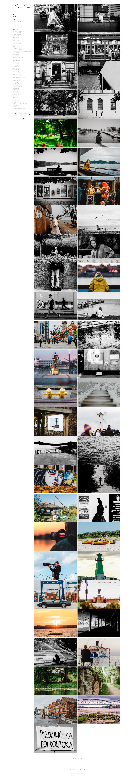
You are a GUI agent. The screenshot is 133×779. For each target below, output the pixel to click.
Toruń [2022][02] (16, 69)
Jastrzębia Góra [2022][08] (18, 57)
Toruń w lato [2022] (16, 60)
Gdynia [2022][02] (16, 68)
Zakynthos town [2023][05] (18, 49)
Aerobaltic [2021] (16, 89)
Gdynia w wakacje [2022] (17, 59)
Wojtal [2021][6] (16, 102)
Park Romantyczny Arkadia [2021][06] (20, 103)
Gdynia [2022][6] (16, 62)
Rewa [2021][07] (16, 95)
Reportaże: (15, 29)
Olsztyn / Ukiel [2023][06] (18, 46)
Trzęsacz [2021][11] (16, 72)
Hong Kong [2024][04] (17, 34)
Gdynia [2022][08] (16, 55)
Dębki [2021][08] (16, 88)
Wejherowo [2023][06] (17, 43)
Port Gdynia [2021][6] (17, 100)
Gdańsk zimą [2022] (16, 71)
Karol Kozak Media (80, 773)
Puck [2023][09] (16, 39)
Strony (14, 18)
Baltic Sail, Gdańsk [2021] (17, 91)
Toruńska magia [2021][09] (17, 86)
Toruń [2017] (15, 106)
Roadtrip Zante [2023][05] (17, 48)
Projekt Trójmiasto (17, 21)
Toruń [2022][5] (15, 66)
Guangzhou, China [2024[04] (18, 31)
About (14, 14)
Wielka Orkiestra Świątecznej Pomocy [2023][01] (22, 51)
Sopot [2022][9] (16, 54)
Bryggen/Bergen (16, 105)
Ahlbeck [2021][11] (16, 80)
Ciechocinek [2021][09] (17, 82)
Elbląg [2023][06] (16, 45)
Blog (14, 19)
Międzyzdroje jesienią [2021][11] (19, 77)
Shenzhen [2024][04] (17, 32)
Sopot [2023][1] (16, 52)
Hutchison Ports (15, 92)
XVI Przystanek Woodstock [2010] (19, 108)
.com (14, 22)
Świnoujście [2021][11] (17, 74)
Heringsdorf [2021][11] (17, 79)
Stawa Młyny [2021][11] (17, 75)
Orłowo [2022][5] (16, 63)
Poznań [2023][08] (16, 40)
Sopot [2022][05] (16, 65)
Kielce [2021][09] (16, 85)
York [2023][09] (16, 35)
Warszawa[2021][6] (16, 99)
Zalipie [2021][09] (16, 83)
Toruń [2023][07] (16, 42)
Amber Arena (15, 97)
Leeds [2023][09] (16, 37)
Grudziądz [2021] (16, 94)
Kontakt (14, 16)
